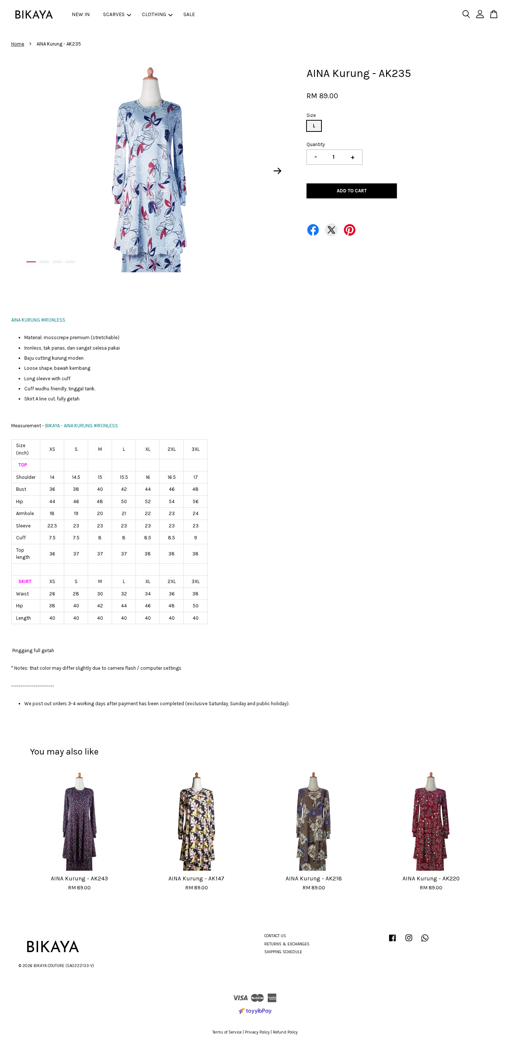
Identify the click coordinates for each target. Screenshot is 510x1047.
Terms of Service (227, 1032)
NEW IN (81, 14)
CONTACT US (275, 935)
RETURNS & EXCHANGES (287, 944)
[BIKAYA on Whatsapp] (425, 941)
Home (17, 44)
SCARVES (114, 14)
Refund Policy (285, 1032)
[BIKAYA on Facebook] (392, 941)
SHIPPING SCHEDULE (283, 952)
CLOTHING (154, 14)
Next (277, 171)
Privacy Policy (257, 1032)
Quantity (316, 144)
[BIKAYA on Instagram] (409, 941)
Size (311, 115)
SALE (189, 14)
